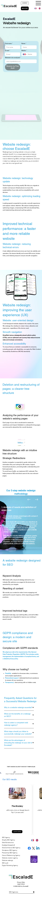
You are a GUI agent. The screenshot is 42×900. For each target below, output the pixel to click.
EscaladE (25, 886)
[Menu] (38, 3)
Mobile (24, 50)
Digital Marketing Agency (10, 865)
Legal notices (21, 884)
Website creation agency (10, 858)
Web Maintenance (8, 842)
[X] (33, 848)
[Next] (36, 499)
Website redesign (7, 860)
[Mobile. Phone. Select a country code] (25, 54)
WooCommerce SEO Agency (11, 848)
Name (23, 43)
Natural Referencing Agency (11, 855)
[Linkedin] (38, 848)
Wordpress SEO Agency (9, 850)
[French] (35, 8)
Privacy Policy (21, 882)
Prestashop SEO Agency (9, 853)
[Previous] (28, 499)
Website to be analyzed (13, 57)
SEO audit (5, 863)
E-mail (7, 50)
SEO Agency (6, 837)
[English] (39, 8)
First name (9, 43)
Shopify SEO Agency (8, 840)
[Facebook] (29, 848)
